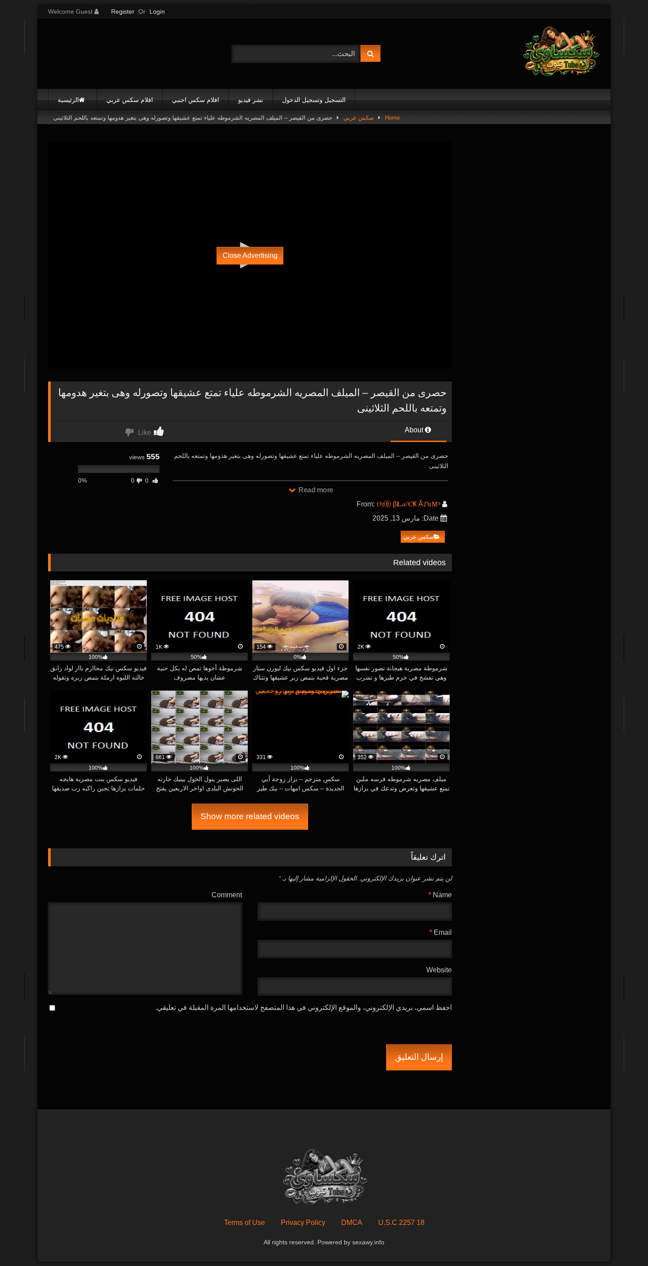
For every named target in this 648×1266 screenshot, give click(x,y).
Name (440, 895)
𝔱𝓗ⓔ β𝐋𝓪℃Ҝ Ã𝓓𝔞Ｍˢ (408, 504)
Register (122, 11)
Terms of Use (244, 1222)
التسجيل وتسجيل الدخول (314, 99)
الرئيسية (68, 99)
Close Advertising (250, 255)
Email (440, 932)
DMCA (351, 1222)
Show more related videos (250, 816)
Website (439, 970)
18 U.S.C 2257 (401, 1222)
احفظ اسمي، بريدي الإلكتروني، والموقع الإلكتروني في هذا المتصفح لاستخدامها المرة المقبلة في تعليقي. (303, 1007)
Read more (315, 490)
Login (157, 11)
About (415, 430)
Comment (227, 895)
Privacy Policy (303, 1222)
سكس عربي (358, 117)
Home (392, 117)
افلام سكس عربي (129, 99)
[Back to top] (620, 1239)
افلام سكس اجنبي (195, 99)
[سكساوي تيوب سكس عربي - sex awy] (560, 54)
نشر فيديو (250, 99)
